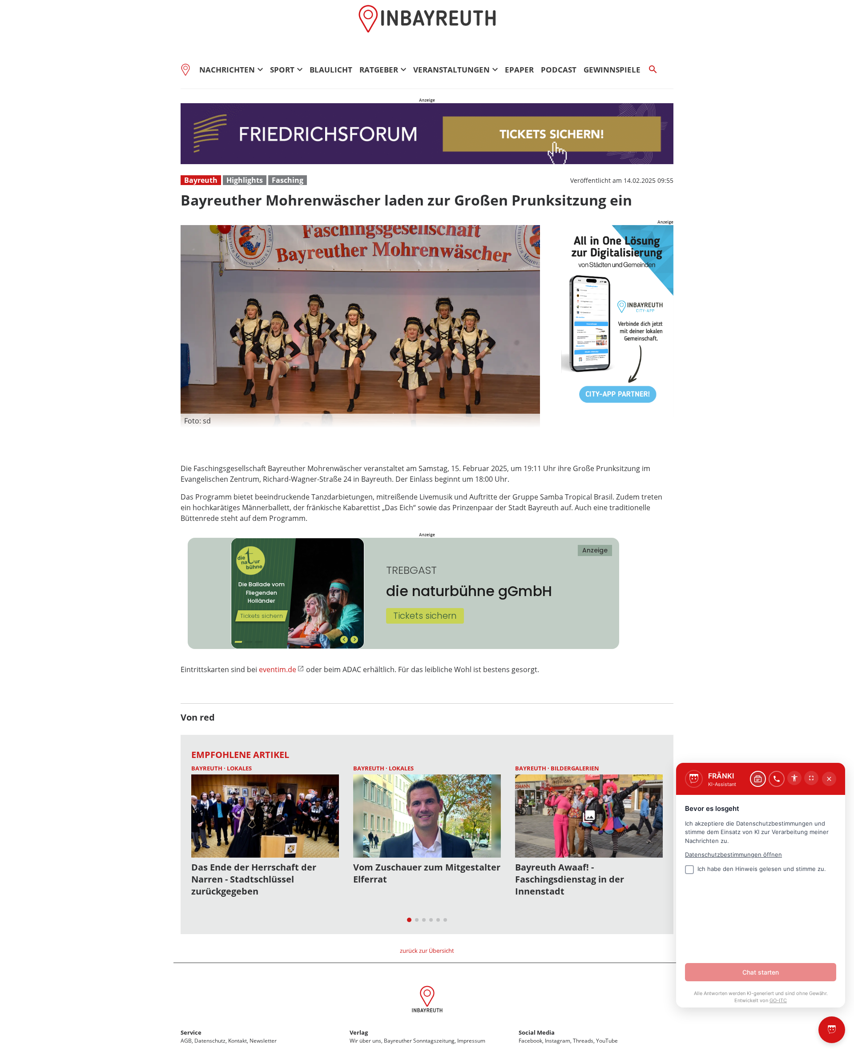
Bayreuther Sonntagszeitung (419, 1040)
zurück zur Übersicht (427, 951)
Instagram (557, 1040)
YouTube (607, 1040)
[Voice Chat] (777, 779)
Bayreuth (201, 180)
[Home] (188, 69)
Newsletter (263, 1040)
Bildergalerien (575, 768)
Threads (583, 1040)
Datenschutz (210, 1040)
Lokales (239, 768)
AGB (186, 1040)
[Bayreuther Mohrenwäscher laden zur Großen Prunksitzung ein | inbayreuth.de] (427, 1000)
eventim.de (277, 669)
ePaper (519, 69)
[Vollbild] (811, 778)
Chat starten (760, 972)
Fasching (287, 180)
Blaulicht (331, 69)
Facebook (530, 1040)
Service (191, 1032)
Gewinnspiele (612, 69)
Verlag (359, 1032)
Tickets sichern (425, 615)
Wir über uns (365, 1040)
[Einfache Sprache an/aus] (794, 778)
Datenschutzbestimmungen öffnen (733, 854)
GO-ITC (778, 1000)
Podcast (558, 69)
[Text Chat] (758, 779)
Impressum (471, 1040)
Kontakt (237, 1040)
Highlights (244, 180)
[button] (360, 421)
